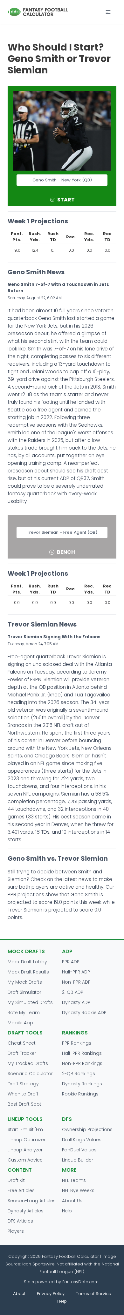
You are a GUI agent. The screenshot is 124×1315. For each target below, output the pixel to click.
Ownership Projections (87, 1129)
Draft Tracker (22, 1053)
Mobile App (20, 1023)
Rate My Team (24, 1012)
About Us (72, 1200)
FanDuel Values (79, 1150)
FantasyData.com (81, 1282)
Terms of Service (93, 1294)
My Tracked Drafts (28, 1063)
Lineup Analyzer (25, 1150)
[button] (108, 12)
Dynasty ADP (76, 1002)
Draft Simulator (24, 992)
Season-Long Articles (32, 1200)
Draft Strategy (23, 1084)
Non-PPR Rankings (82, 1063)
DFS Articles (20, 1221)
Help (67, 1211)
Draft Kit (16, 1180)
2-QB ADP (72, 992)
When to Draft (23, 1094)
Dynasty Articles (26, 1211)
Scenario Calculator (30, 1073)
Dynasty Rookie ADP (84, 1012)
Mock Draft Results (28, 972)
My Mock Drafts (25, 982)
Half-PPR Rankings (82, 1053)
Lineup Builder (77, 1160)
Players (16, 1231)
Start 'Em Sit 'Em (25, 1129)
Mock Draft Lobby (27, 962)
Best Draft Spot (24, 1104)
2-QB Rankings (78, 1073)
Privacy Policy (51, 1294)
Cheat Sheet (22, 1043)
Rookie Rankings (80, 1094)
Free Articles (21, 1190)
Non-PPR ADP (76, 982)
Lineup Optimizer (26, 1139)
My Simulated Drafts (30, 1002)
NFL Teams (74, 1180)
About (19, 1294)
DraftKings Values (81, 1139)
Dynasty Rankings (82, 1084)
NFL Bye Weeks (78, 1190)
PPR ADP (70, 962)
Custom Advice (25, 1160)
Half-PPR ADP (76, 972)
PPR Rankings (76, 1043)
